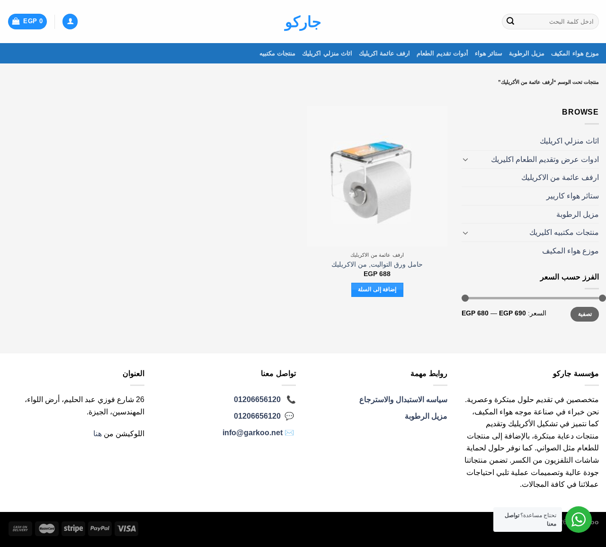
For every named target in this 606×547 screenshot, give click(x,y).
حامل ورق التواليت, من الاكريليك (377, 264)
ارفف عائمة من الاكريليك (560, 177)
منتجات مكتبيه (277, 53)
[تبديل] (465, 159)
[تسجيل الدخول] (70, 21)
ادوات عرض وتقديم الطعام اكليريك (545, 159)
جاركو (303, 21)
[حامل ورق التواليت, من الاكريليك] (377, 176)
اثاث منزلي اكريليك (327, 53)
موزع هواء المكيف (575, 53)
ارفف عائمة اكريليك (384, 53)
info (253, 433)
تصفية (585, 314)
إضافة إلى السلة (377, 289)
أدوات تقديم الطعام (442, 53)
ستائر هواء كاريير (572, 196)
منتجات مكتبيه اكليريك (564, 232)
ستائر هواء (488, 53)
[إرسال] (510, 22)
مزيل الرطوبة (526, 53)
